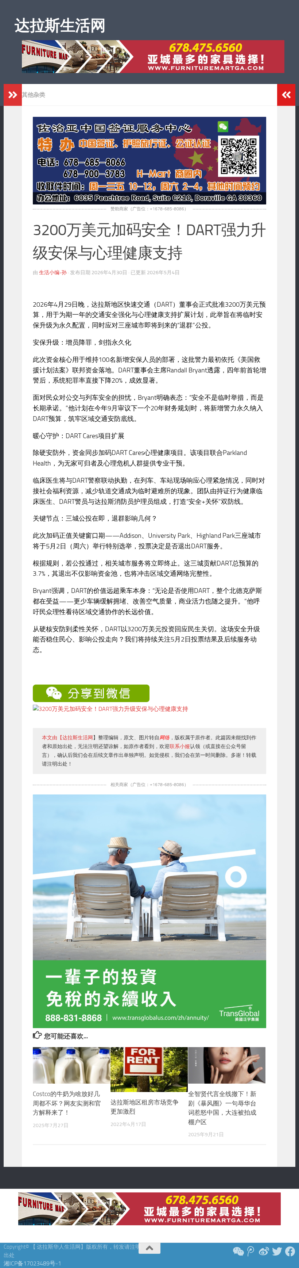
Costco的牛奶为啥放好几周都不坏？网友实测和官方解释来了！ (67, 1103)
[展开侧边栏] (13, 95)
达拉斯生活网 (60, 25)
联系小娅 (180, 746)
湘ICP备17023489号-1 (32, 1263)
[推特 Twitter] (277, 1251)
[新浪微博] (264, 1251)
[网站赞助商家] (149, 202)
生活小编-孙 (53, 272)
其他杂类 (33, 94)
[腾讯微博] (251, 1251)
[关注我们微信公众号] (238, 1251)
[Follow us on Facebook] (290, 1251)
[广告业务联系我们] (149, 1026)
